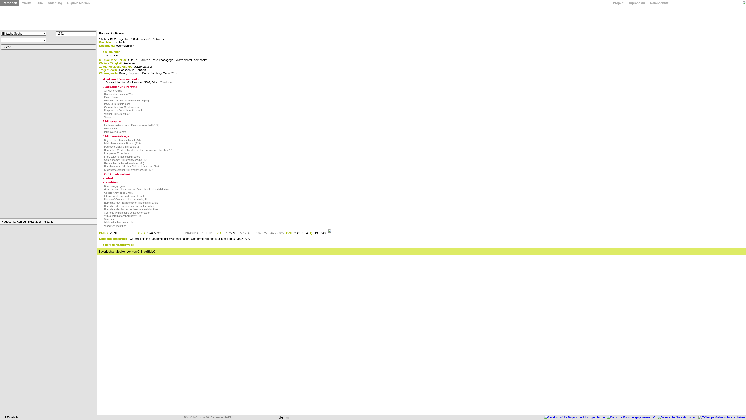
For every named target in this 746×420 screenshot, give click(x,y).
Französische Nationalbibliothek (121, 156)
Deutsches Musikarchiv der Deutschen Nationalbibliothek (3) (137, 150)
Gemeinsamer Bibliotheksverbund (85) (125, 159)
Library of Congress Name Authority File (126, 199)
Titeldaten (166, 82)
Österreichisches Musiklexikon (121, 107)
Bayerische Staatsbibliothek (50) (122, 140)
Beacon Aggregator (114, 186)
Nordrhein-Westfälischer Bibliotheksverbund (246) (131, 166)
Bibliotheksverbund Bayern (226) (122, 143)
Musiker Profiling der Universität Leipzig (126, 100)
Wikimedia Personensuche (118, 222)
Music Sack (110, 128)
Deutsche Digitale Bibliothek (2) (121, 146)
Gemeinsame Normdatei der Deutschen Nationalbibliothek (136, 189)
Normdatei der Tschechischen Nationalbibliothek (130, 209)
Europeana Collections (116, 153)
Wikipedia (109, 117)
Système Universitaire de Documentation (126, 212)
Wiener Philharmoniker (116, 113)
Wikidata (108, 219)
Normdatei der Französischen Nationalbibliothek (130, 202)
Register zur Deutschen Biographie (123, 110)
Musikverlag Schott (114, 131)
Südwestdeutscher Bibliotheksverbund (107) (128, 169)
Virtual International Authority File (122, 215)
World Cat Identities (114, 225)
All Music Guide (112, 90)
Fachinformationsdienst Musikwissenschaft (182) (131, 125)
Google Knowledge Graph (118, 192)
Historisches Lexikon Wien (118, 94)
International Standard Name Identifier (125, 196)
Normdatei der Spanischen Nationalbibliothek (128, 206)
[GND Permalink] (172, 233)
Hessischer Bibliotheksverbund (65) (123, 163)
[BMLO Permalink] (128, 233)
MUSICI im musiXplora (116, 103)
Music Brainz (111, 97)
